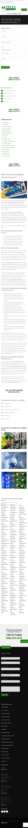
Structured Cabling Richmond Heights (23, 538)
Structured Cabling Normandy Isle (13, 579)
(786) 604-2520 (4, 793)
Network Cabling (5, 149)
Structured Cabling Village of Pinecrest (22, 590)
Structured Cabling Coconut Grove (4, 529)
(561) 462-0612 (4, 804)
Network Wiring (5, 151)
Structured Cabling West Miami (22, 605)
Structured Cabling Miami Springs (13, 562)
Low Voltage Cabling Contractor (9, 141)
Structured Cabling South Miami (22, 547)
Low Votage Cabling (6, 143)
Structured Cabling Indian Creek (4, 611)
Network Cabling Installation (8, 147)
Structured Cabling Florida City (4, 569)
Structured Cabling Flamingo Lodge (4, 564)
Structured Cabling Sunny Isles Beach (22, 557)
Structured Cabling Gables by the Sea (5, 578)
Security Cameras (6, 153)
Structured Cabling (6, 155)
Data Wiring (4, 137)
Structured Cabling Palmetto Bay (22, 514)
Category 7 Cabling (6, 128)
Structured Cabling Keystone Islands (14, 521)
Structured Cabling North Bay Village (14, 585)
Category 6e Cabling (6, 126)
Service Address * (5, 53)
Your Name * (4, 31)
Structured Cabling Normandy (12, 574)
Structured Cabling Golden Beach (4, 583)
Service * (3, 47)
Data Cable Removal (6, 130)
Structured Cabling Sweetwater (21, 571)
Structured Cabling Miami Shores (13, 557)
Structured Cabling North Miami (13, 590)
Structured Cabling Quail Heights (22, 529)
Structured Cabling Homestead (3, 605)
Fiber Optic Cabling (6, 139)
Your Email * (3, 36)
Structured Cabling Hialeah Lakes (4, 600)
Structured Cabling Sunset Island (22, 562)
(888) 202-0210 (17, 13)
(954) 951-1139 (4, 781)
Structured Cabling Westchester (21, 611)
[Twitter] (5, 811)
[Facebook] (2, 811)
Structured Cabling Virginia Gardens (22, 595)
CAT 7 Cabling (5, 124)
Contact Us (4, 761)
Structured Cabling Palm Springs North (22, 508)
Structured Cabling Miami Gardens (13, 547)
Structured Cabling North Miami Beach (13, 595)
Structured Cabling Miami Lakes (13, 552)
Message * (3, 58)
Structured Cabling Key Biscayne (12, 515)
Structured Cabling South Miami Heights (22, 552)
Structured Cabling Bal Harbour (3, 510)
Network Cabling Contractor (8, 145)
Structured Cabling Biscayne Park (4, 521)
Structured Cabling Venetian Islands (22, 579)
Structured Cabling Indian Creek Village (13, 507)
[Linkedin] (7, 811)
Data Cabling (5, 135)
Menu (23, 9)
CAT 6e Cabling (5, 122)
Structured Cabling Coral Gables (4, 534)
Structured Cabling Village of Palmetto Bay (22, 585)
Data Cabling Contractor (7, 132)
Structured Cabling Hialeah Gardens (4, 595)
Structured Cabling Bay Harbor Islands (4, 515)
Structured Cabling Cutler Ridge (4, 547)
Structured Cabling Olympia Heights (13, 604)
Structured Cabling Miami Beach (13, 541)
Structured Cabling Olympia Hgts (13, 609)
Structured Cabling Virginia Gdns (22, 600)
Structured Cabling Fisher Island (4, 559)
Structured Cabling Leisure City (13, 526)
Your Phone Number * (6, 42)
